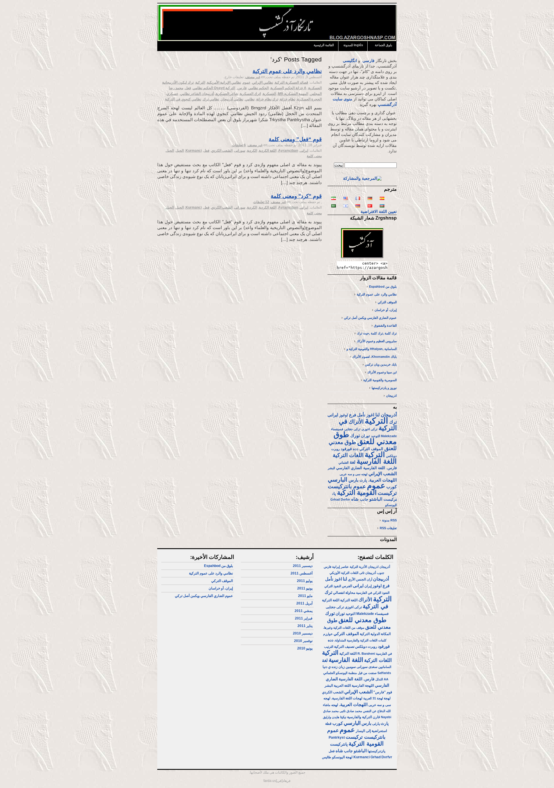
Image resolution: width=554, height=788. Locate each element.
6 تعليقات (239, 145)
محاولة (350, 593)
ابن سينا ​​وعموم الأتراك (382, 372)
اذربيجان (391, 395)
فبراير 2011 (303, 618)
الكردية (252, 151)
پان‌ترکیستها (376, 751)
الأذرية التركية (358, 566)
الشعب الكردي (222, 151)
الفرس (347, 586)
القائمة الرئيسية (324, 45)
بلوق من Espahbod (383, 286)
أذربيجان (389, 414)
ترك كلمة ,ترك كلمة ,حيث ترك (377, 333)
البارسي (337, 479)
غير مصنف (252, 77)
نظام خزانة (287, 99)
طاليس (326, 757)
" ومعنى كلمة (296, 196)
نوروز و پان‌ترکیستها (384, 388)
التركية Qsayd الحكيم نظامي (214, 88)
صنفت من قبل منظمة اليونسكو (356, 673)
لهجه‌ (334, 705)
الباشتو (375, 499)
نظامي (249, 99)
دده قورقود (349, 449)
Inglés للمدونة (353, 45)
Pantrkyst (337, 737)
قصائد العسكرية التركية (291, 83)
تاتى (361, 572)
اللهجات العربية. (382, 480)
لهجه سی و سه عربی (353, 474)
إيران (368, 586)
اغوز (370, 415)
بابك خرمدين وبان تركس (381, 364)
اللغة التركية (349, 600)
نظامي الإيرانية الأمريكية (224, 83)
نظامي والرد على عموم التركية (287, 71)
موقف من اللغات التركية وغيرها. (343, 627)
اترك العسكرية (250, 94)
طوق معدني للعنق (365, 438)
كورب (391, 486)
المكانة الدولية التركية (375, 634)
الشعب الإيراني (382, 473)
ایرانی (304, 151)
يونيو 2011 (304, 588)
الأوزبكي (335, 572)
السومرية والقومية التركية (380, 380)
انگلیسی (350, 61)
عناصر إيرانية (340, 566)
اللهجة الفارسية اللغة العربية (354, 686)
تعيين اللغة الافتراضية (379, 211)
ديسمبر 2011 (302, 566)
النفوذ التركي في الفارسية (373, 592)
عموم (246, 83)
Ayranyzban (288, 151)
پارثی (376, 724)
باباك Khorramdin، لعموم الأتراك (374, 356)
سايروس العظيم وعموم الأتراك (377, 341)
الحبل (180, 151)
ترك (393, 421)
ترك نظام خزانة (267, 99)
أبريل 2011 (304, 603)
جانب (364, 499)
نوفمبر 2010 (303, 641)
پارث (363, 480)
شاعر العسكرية (227, 94)
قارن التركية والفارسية (363, 717)
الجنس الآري (357, 579)
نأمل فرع (357, 415)
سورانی (239, 151)
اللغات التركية (348, 455)
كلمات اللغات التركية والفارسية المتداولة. (360, 640)
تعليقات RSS (388, 528)
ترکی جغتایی (352, 429)
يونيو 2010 (304, 648)
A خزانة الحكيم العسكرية (288, 88)
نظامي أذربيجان (232, 99)
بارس (353, 480)
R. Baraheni (366, 653)
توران (365, 436)
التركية (200, 83)
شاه (355, 499)
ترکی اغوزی (369, 429)
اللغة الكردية (267, 151)
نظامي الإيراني (262, 83)
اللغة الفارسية (377, 461)
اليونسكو (391, 505)
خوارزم (328, 634)
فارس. (242, 88)
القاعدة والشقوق (385, 325)
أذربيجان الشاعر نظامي (197, 94)
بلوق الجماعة (383, 45)
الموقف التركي (387, 302)
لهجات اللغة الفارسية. (346, 698)
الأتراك (356, 422)
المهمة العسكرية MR (293, 94)
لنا (377, 414)
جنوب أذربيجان (374, 572)
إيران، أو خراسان (386, 310)
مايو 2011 (305, 596)
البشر (331, 468)
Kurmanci (194, 151)
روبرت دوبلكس (366, 647)
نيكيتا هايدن (339, 717)
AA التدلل (381, 679)
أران (369, 579)
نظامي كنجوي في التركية (183, 99)
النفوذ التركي (332, 586)
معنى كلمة (314, 156)
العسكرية (269, 94)
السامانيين (384, 667)
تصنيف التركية (344, 647)
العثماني (343, 462)
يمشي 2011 (303, 611)
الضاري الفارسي (349, 468)
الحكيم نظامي (258, 88)
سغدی (372, 667)
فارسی (368, 61)
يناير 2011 (304, 626)
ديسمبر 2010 (302, 633)
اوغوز (343, 415)
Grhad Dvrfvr (340, 499)
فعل (188, 88)
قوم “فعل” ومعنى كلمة (295, 139)
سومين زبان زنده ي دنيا (339, 667)
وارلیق (327, 717)
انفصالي (339, 593)
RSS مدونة (389, 520)
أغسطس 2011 (301, 573)
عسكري (172, 94)
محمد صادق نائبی (351, 711)
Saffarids (384, 673)
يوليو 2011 (304, 581)
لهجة (387, 698)
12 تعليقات (261, 202)
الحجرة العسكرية (309, 99)
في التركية (375, 606)
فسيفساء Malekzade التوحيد (367, 614)
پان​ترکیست (339, 744)
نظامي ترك (211, 99)
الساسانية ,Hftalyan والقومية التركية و (372, 349)
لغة (352, 462)
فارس (327, 566)
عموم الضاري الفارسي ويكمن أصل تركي (370, 317)
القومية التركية (357, 492)
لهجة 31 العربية (373, 698)
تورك (355, 435)
